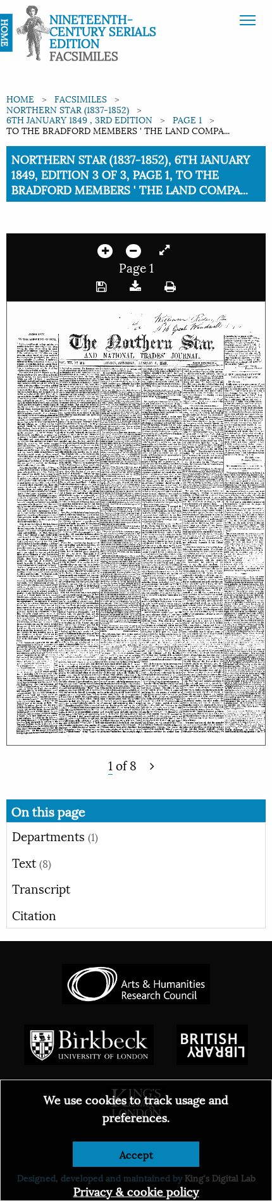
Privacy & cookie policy (136, 1190)
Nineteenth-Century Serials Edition (102, 30)
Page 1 (187, 119)
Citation (34, 914)
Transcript (41, 887)
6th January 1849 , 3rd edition (79, 119)
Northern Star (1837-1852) (67, 109)
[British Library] (212, 1043)
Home (20, 98)
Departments (55, 835)
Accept (136, 1154)
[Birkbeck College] (89, 1043)
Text (31, 862)
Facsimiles (80, 98)
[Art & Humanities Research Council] (135, 982)
